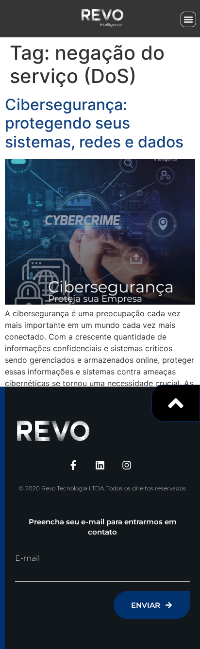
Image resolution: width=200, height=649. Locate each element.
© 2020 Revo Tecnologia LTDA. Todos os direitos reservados (102, 488)
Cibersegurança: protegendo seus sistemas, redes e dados (94, 123)
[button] (188, 19)
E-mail (27, 558)
